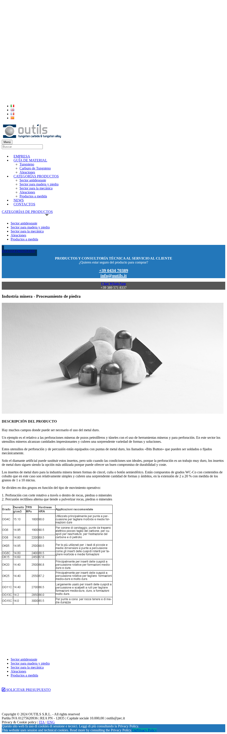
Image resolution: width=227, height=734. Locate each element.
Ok (134, 730)
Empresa (22, 156)
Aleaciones (27, 172)
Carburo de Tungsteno (35, 168)
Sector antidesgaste (33, 180)
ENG (51, 722)
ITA (42, 722)
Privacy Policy (146, 730)
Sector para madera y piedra (39, 184)
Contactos (24, 204)
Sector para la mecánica (36, 188)
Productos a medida (33, 196)
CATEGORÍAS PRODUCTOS (36, 176)
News (19, 200)
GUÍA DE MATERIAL (30, 160)
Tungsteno (27, 164)
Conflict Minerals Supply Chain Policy (26, 703)
